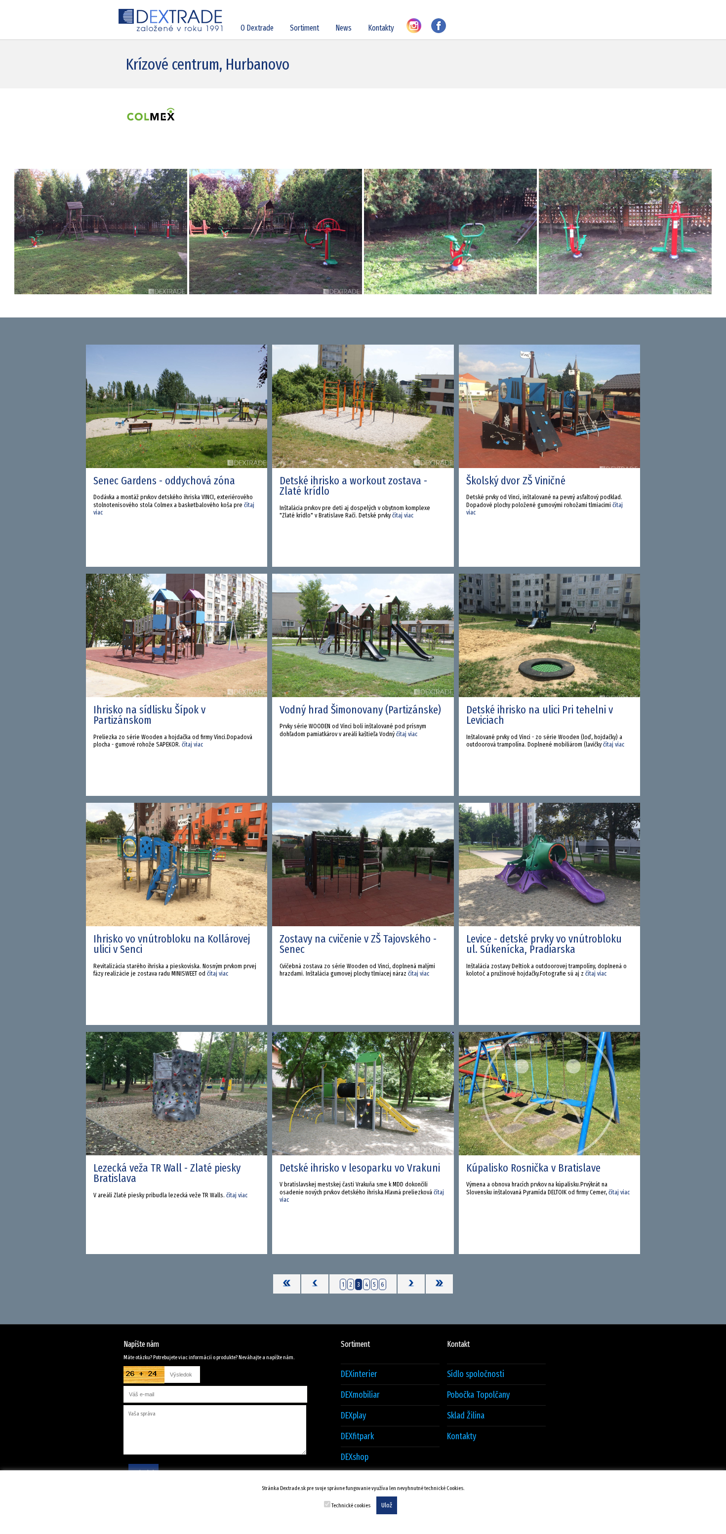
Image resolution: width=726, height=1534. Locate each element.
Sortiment (304, 28)
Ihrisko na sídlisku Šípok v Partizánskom (149, 715)
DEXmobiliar (360, 1395)
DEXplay (353, 1416)
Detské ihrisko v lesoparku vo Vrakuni (360, 1168)
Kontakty (381, 28)
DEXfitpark (357, 1436)
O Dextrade (257, 28)
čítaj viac (402, 515)
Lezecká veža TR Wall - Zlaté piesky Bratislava (167, 1173)
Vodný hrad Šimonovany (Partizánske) (360, 709)
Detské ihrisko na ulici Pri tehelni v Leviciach (539, 715)
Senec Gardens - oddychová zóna (164, 480)
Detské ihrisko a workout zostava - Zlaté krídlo (353, 486)
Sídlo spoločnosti (475, 1374)
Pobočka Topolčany (478, 1395)
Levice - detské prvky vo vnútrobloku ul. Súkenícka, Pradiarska (544, 944)
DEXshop (354, 1457)
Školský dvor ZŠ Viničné (515, 480)
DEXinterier (359, 1374)
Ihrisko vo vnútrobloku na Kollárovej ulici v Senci (171, 944)
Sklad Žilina (465, 1416)
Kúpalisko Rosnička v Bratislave (533, 1168)
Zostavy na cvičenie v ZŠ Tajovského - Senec (358, 944)
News (343, 28)
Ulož (386, 1505)
